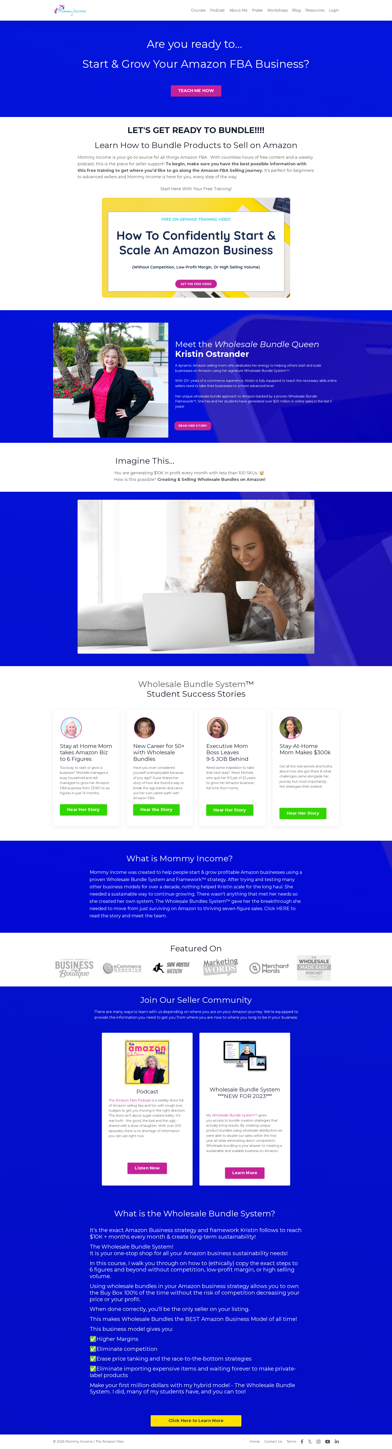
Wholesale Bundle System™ (234, 1115)
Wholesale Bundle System (192, 684)
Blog (296, 10)
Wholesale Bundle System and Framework (154, 879)
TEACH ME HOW (196, 90)
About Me (238, 10)
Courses (198, 10)
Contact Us (273, 1441)
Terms (291, 1441)
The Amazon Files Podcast (130, 1100)
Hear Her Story (83, 809)
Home (255, 1441)
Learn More (244, 1172)
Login (334, 10)
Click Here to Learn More (196, 1420)
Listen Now (147, 1168)
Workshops (277, 10)
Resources (314, 10)
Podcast (217, 10)
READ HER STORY (193, 425)
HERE (283, 908)
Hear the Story (156, 809)
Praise (257, 10)
